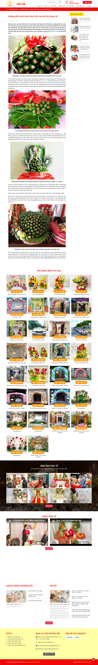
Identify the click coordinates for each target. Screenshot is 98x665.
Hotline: (74, 2)
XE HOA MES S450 (38, 340)
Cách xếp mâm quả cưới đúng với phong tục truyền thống (84, 47)
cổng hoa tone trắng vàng (38, 317)
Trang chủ (40, 6)
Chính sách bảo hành (14, 637)
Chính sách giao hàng (14, 643)
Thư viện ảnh (70, 6)
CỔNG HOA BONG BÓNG (60, 385)
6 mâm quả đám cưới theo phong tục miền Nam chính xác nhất (84, 56)
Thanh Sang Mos (86, 662)
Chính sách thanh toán (14, 641)
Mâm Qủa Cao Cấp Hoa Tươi (17, 294)
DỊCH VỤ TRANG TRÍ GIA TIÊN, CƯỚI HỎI (80, 597)
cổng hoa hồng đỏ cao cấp (60, 363)
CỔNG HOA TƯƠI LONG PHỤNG (60, 432)
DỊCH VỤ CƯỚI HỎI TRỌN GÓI (60, 604)
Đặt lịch (87, 2)
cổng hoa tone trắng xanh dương (17, 385)
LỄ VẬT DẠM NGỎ (38, 294)
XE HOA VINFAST (81, 340)
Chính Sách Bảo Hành (35, 600)
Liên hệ (89, 6)
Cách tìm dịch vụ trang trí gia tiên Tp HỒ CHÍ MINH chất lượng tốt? (80, 603)
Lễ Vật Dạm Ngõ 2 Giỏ (38, 363)
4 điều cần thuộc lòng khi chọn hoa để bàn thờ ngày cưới (81, 616)
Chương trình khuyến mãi (15, 639)
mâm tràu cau (54, 31)
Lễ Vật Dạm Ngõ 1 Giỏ (81, 363)
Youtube (77, 637)
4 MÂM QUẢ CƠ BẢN (38, 385)
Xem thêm (49, 506)
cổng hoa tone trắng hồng (81, 317)
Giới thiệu (53, 6)
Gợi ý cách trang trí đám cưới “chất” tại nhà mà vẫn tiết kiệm (81, 610)
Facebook (69, 637)
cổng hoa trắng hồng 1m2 (60, 340)
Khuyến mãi (61, 6)
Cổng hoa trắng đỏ (59, 317)
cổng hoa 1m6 (16, 317)
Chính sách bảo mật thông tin (16, 645)
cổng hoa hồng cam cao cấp (16, 363)
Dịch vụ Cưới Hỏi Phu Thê (32, 662)
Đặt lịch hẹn (49, 654)
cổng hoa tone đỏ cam (17, 340)
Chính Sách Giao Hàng (35, 591)
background (81, 408)
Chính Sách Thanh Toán (13, 604)
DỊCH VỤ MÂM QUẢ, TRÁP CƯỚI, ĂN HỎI (80, 591)
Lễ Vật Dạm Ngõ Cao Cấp (81, 294)
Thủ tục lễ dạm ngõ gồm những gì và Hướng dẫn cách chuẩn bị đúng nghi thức (84, 38)
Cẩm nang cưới (80, 6)
